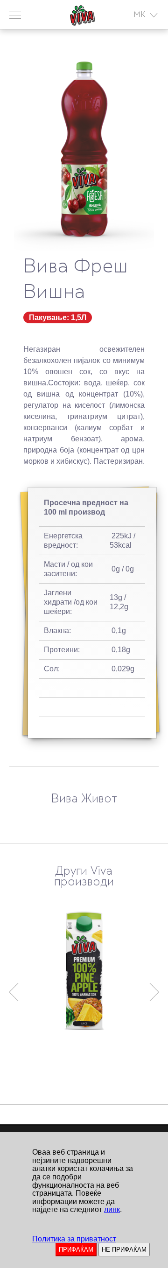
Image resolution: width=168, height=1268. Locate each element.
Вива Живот (84, 799)
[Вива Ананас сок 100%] (84, 970)
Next (155, 987)
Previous (13, 987)
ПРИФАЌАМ (76, 1249)
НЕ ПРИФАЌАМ (124, 1249)
